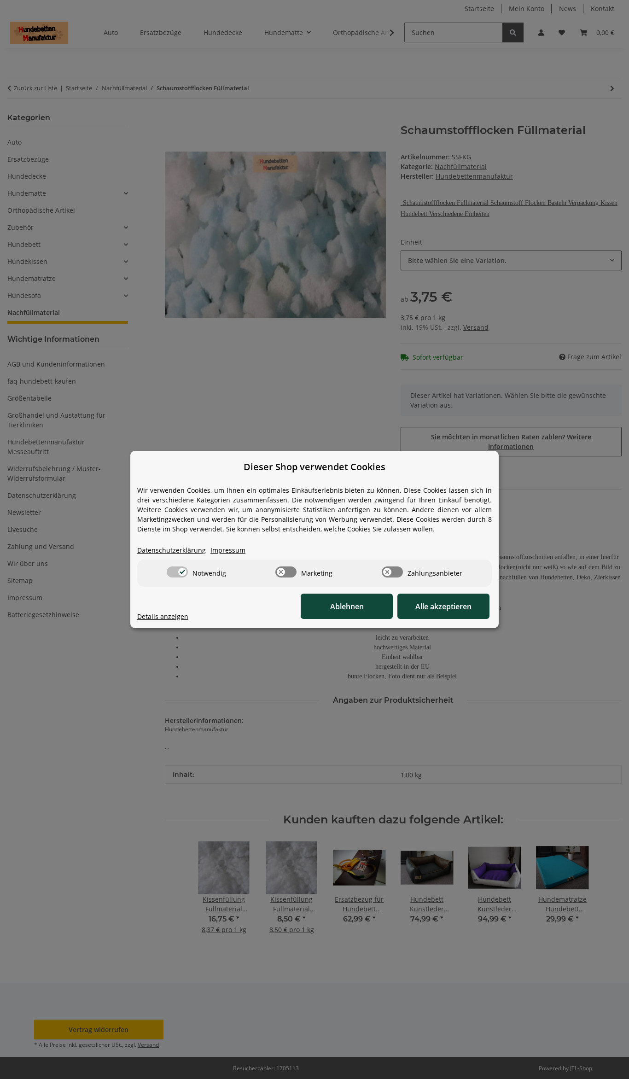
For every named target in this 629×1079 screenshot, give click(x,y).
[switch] (177, 571)
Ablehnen (347, 606)
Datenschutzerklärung (171, 550)
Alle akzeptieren (443, 606)
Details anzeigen (162, 616)
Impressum (227, 550)
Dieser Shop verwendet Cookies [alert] (314, 467)
